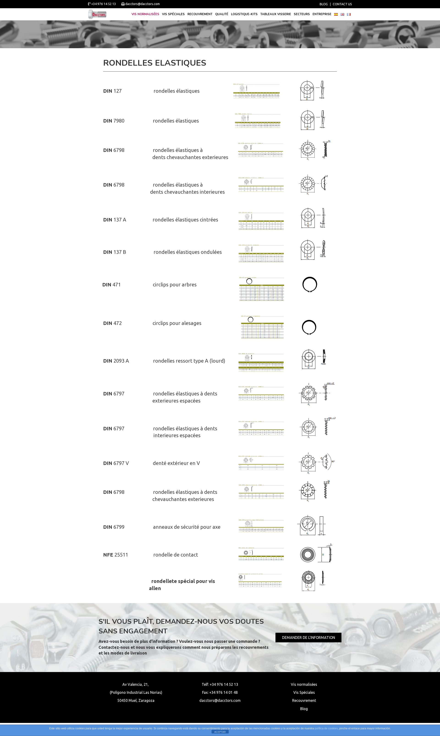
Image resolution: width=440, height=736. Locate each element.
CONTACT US (342, 4)
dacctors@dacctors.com (142, 4)
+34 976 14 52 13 (104, 4)
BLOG (324, 4)
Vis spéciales (173, 14)
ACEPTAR (220, 731)
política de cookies (326, 728)
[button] (308, 637)
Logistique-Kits (244, 14)
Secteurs (302, 14)
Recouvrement (199, 14)
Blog (304, 709)
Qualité (221, 14)
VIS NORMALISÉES (145, 14)
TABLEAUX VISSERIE (275, 14)
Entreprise (322, 14)
